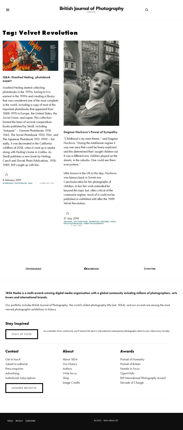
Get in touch (12, 359)
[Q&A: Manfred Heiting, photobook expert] (30, 56)
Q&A (30, 183)
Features (105, 222)
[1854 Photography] (91, 9)
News (113, 222)
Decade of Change (132, 382)
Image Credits (71, 382)
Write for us (70, 373)
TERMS (10, 420)
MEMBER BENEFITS (24, 388)
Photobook (21, 183)
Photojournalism (73, 224)
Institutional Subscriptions (20, 378)
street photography (93, 224)
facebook (93, 268)
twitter (150, 268)
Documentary (81, 222)
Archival (68, 222)
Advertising (12, 373)
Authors (67, 368)
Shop (66, 378)
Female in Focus (130, 368)
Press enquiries (14, 368)
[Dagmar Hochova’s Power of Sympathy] (91, 83)
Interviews (8, 183)
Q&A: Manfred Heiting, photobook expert (26, 79)
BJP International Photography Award (142, 378)
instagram (34, 268)
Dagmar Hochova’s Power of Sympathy (91, 132)
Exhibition (94, 222)
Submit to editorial (16, 364)
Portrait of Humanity (132, 359)
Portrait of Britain (130, 364)
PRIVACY (19, 420)
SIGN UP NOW (22, 334)
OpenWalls (127, 373)
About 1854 (70, 359)
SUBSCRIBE (30, 420)
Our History (70, 364)
